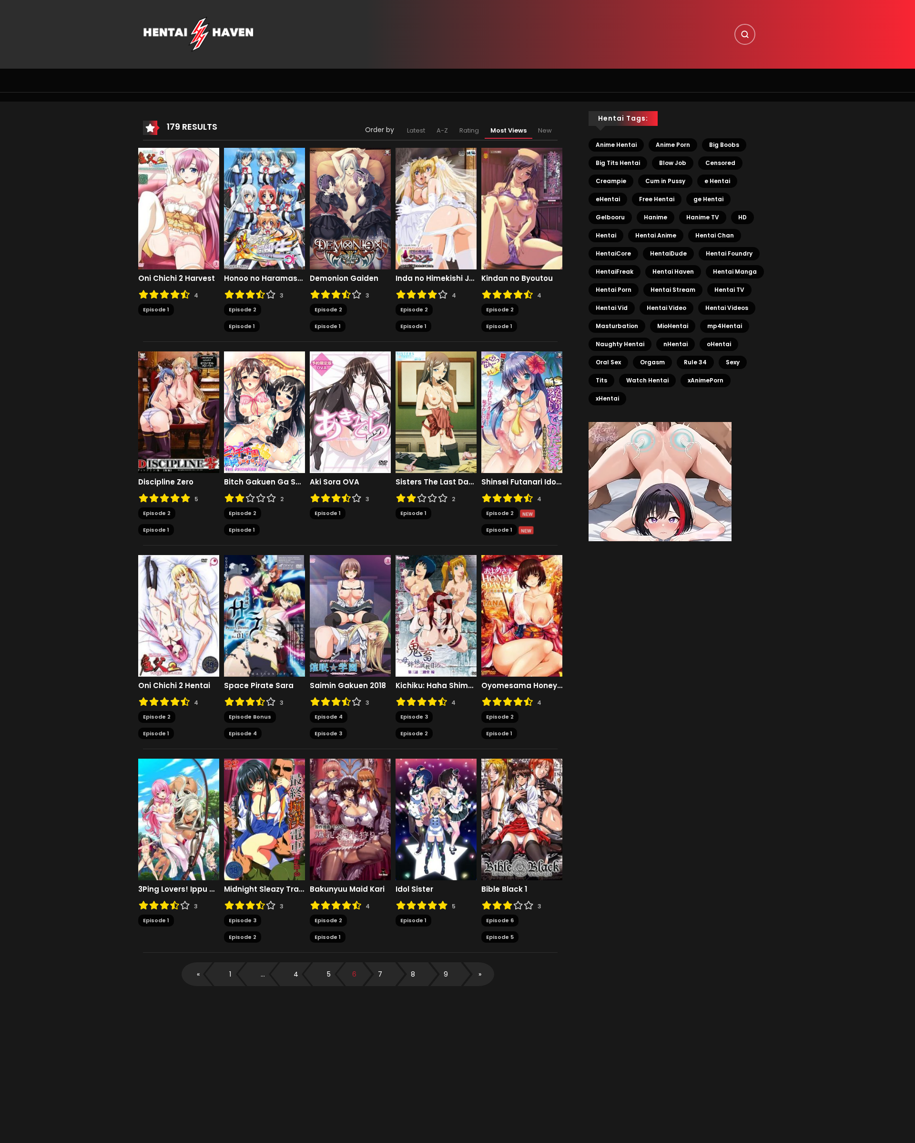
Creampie (611, 181)
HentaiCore (613, 253)
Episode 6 (500, 920)
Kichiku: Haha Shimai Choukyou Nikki (436, 685)
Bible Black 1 (504, 889)
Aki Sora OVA (334, 482)
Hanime (655, 217)
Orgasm (652, 362)
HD (742, 217)
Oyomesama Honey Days (521, 685)
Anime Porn (673, 145)
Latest (416, 130)
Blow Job (672, 163)
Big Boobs (724, 145)
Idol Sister (414, 889)
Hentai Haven (673, 272)
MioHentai (672, 326)
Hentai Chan (714, 235)
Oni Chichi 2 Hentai (174, 685)
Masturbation (617, 326)
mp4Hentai (724, 326)
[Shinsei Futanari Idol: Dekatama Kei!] (521, 412)
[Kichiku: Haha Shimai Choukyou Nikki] (436, 615)
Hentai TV (729, 290)
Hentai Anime (655, 235)
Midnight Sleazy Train (264, 889)
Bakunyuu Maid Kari (347, 889)
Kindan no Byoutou (517, 278)
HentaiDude (668, 253)
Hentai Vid (612, 308)
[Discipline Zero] (178, 412)
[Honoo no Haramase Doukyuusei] (264, 208)
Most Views (508, 130)
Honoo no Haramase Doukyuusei (264, 278)
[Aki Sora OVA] (350, 412)
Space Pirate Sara (259, 685)
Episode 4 (243, 733)
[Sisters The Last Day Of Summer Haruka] (436, 412)
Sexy (733, 362)
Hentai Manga (735, 272)
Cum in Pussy (665, 181)
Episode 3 (328, 733)
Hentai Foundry (729, 253)
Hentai (606, 235)
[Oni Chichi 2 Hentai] (178, 615)
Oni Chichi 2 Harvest (176, 278)
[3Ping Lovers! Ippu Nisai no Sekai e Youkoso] (178, 819)
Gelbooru (610, 217)
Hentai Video (666, 308)
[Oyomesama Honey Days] (521, 615)
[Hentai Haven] (198, 34)
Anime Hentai (616, 145)
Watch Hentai (647, 380)
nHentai (675, 344)
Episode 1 (156, 309)
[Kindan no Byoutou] (521, 208)
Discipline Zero (165, 482)
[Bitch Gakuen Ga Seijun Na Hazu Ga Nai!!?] (264, 412)
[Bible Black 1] (521, 819)
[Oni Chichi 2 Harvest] (178, 208)
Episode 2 (242, 309)
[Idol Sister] (436, 819)
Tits (601, 380)
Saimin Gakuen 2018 (348, 685)
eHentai (608, 199)
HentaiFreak (614, 272)
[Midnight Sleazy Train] (264, 819)
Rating (469, 130)
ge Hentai (708, 199)
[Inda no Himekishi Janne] (436, 208)
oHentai (719, 344)
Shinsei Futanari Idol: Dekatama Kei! (521, 482)
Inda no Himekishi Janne (436, 278)
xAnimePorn (705, 380)
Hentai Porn (613, 290)
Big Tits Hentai (618, 163)
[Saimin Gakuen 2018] (350, 615)
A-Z (442, 130)
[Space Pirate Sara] (264, 615)
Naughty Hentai (620, 344)
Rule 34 (695, 362)
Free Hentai (656, 199)
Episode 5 (500, 937)
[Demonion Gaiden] (350, 208)
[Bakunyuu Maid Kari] (350, 819)
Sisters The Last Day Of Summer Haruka (436, 482)
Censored (720, 163)
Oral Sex (608, 362)
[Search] (744, 34)
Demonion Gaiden (344, 278)
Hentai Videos (726, 308)
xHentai (607, 398)
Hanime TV (702, 217)
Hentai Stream (673, 290)
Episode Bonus (250, 717)
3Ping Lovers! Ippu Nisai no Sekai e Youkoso (178, 889)
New (545, 130)
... (263, 974)
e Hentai (717, 181)
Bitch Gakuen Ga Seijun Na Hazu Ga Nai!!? (264, 482)
